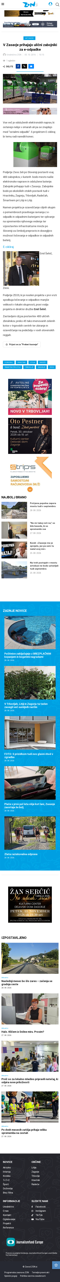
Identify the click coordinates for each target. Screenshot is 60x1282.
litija (32, 362)
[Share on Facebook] (18, 66)
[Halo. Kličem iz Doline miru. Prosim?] (30, 1014)
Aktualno (29, 38)
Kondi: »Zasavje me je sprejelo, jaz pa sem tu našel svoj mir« (42, 546)
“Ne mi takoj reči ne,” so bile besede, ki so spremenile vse (42, 526)
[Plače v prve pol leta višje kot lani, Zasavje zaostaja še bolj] (30, 789)
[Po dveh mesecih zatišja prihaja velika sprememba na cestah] (30, 1114)
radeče (43, 362)
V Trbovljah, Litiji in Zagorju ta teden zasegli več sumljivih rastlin (26, 705)
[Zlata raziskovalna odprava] (30, 837)
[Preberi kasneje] (56, 1265)
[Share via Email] (31, 66)
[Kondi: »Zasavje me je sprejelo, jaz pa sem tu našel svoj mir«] (14, 550)
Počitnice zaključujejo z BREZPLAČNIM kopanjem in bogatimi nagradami (27, 655)
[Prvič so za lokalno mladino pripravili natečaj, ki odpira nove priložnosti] (30, 1064)
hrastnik (21, 362)
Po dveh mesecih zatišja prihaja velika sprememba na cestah (24, 1131)
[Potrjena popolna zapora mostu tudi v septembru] (14, 510)
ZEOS (52, 367)
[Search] (57, 4)
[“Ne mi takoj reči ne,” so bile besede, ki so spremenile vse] (14, 530)
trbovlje (29, 367)
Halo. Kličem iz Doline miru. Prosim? (22, 1031)
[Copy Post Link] (24, 66)
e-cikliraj (9, 362)
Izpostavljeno (14, 938)
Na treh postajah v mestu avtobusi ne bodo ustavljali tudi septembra (44, 565)
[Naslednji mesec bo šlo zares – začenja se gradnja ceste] (30, 966)
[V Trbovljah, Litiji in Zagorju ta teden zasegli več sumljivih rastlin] (30, 689)
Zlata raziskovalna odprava (20, 854)
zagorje (41, 367)
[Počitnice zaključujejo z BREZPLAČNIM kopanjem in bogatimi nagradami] (30, 639)
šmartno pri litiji (12, 367)
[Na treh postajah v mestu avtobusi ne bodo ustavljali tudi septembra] (14, 569)
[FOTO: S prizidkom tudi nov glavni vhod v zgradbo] (30, 739)
